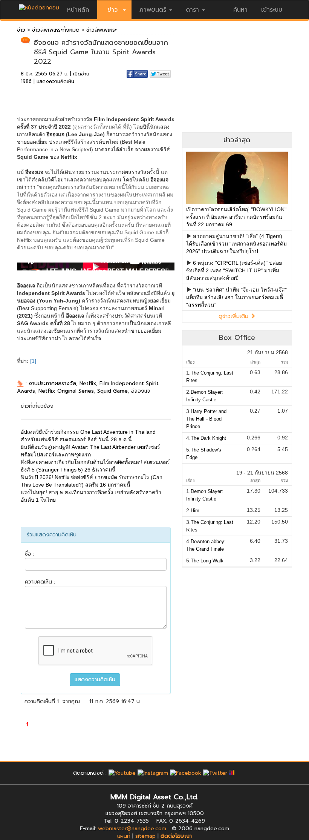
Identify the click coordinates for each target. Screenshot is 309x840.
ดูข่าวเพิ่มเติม (234, 316)
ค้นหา (240, 9)
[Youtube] (122, 773)
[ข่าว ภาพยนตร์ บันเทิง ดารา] (39, 6)
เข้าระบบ (272, 9)
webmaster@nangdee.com (132, 828)
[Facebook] (185, 773)
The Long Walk (207, 561)
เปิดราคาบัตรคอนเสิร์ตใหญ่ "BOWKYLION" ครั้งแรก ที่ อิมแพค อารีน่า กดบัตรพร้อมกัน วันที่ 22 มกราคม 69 (236, 216)
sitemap (145, 836)
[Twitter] (215, 773)
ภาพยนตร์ (152, 9)
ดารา (192, 9)
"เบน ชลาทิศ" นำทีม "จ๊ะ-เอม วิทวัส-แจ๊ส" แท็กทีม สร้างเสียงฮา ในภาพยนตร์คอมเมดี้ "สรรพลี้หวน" (236, 297)
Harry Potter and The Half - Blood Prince (206, 418)
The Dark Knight (208, 438)
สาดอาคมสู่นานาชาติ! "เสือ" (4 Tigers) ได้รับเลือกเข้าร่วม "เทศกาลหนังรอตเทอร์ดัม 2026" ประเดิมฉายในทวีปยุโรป (236, 243)
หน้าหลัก (78, 9)
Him (195, 510)
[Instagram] (153, 773)
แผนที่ (123, 836)
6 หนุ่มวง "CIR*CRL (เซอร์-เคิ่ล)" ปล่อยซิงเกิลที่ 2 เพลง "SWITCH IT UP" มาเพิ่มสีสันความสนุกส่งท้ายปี (234, 270)
